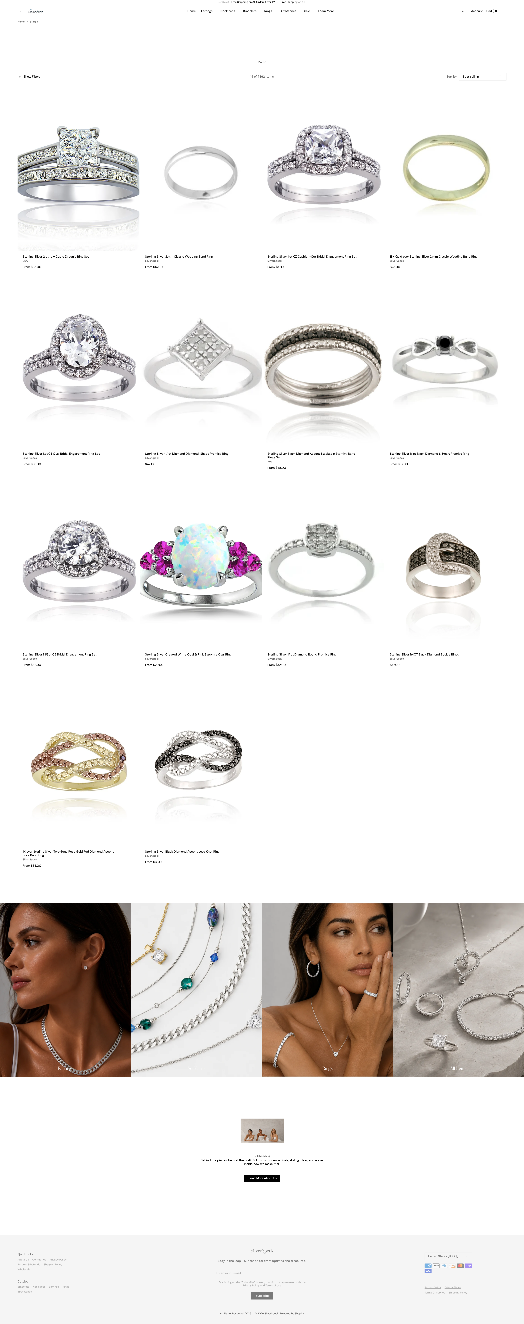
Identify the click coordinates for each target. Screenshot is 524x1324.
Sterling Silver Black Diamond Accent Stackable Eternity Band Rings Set (311, 455)
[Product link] (78, 179)
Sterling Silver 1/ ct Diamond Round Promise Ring (301, 654)
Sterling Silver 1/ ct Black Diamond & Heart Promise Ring (429, 454)
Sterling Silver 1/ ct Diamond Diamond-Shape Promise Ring (187, 454)
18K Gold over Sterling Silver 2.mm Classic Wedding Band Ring (434, 257)
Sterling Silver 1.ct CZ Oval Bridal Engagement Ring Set (61, 454)
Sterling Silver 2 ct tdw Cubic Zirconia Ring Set (56, 257)
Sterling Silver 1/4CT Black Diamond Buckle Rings (424, 654)
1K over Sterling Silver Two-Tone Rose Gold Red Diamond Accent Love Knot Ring (68, 853)
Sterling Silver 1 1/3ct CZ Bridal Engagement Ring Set (60, 654)
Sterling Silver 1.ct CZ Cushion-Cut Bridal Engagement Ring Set (311, 257)
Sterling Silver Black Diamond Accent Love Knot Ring (182, 852)
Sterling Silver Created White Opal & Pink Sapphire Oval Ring (188, 654)
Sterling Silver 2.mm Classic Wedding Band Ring (179, 257)
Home (21, 21)
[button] (463, 11)
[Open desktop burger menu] (21, 11)
